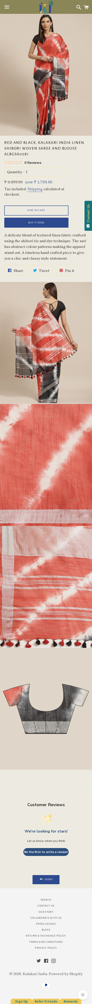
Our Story (46, 912)
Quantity (14, 171)
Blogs (46, 929)
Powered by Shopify (66, 973)
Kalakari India (35, 973)
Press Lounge (46, 924)
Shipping (35, 188)
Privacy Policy (46, 948)
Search (46, 899)
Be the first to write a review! (46, 852)
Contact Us (45, 905)
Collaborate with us (46, 918)
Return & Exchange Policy (46, 935)
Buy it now (36, 222)
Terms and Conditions (46, 942)
